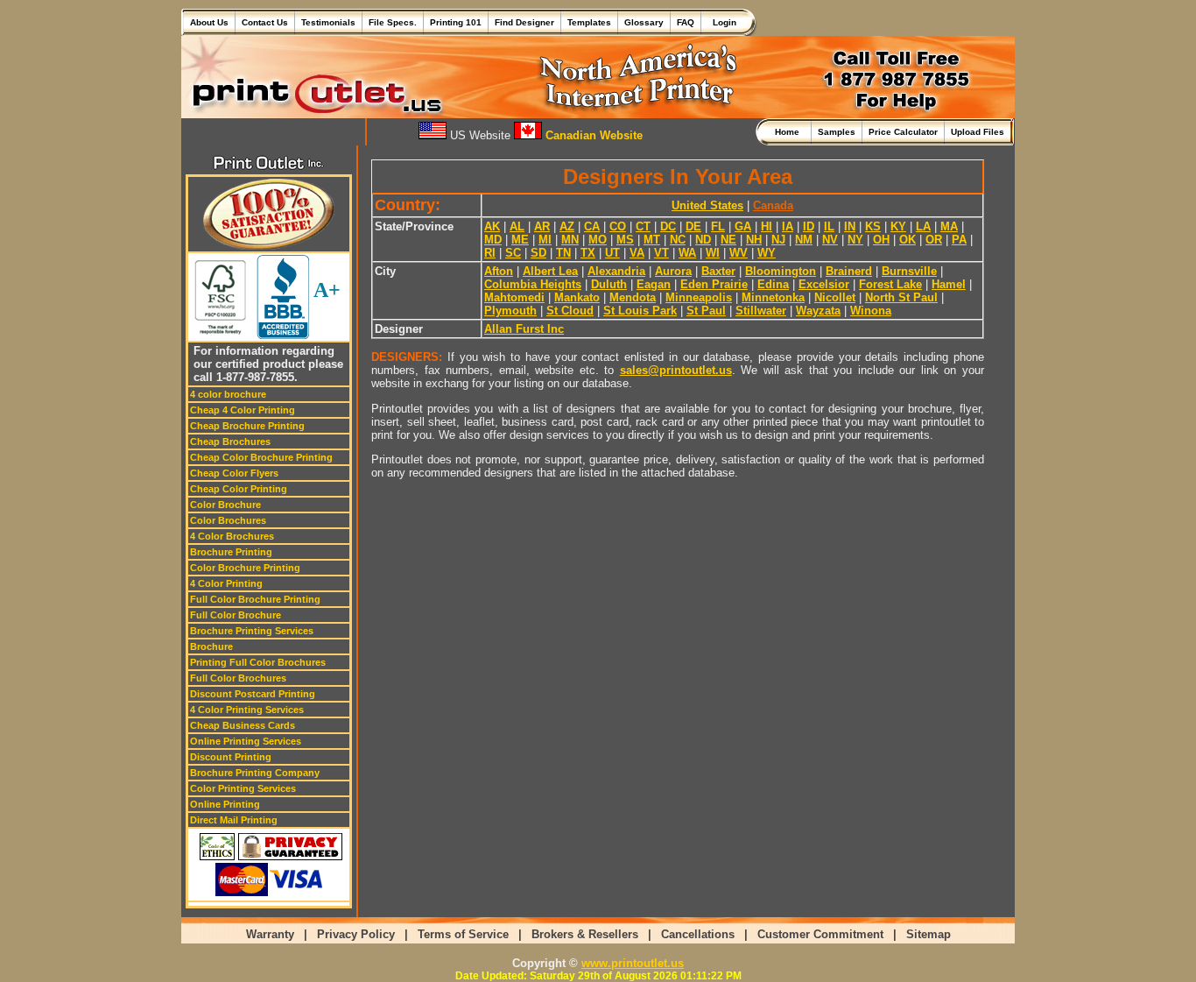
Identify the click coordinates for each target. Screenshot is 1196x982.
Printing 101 (456, 22)
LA (923, 226)
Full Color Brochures (238, 678)
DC (668, 226)
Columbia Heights (532, 284)
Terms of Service (463, 934)
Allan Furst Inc (524, 329)
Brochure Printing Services (251, 630)
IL (829, 226)
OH (881, 239)
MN (570, 239)
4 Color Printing (226, 583)
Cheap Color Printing (238, 489)
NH (754, 239)
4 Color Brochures (232, 536)
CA (592, 226)
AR (542, 226)
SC (513, 252)
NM (804, 239)
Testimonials (328, 22)
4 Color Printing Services (247, 709)
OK (907, 239)
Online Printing (225, 804)
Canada (773, 205)
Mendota (632, 297)
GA (743, 226)
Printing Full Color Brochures (258, 662)
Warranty (270, 934)
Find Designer (524, 22)
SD (538, 252)
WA (687, 252)
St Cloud (570, 310)
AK (492, 226)
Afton (498, 271)
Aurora (673, 271)
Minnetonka (773, 297)
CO (617, 226)
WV (738, 252)
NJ (778, 239)
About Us (209, 22)
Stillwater (760, 310)
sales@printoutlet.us (676, 370)
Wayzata (818, 310)
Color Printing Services (243, 788)
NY (855, 239)
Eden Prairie (714, 284)
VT (661, 252)
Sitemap (928, 934)
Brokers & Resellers (584, 934)
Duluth (609, 284)
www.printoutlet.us (632, 963)
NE (728, 239)
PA (959, 239)
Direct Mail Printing (234, 820)
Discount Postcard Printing (252, 694)
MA (949, 226)
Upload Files (977, 132)
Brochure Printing (231, 552)
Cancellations (698, 934)
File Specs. (393, 22)
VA (637, 252)
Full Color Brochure (235, 615)
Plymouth (510, 310)
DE (693, 226)
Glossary (644, 22)
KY (898, 226)
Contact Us (265, 22)
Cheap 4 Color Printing (242, 410)
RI (490, 252)
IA (787, 226)
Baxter (718, 271)
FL (718, 226)
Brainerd (849, 271)
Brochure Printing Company (255, 772)
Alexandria (616, 271)
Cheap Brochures (230, 441)
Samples (836, 132)
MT (652, 239)
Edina (773, 284)
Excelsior (824, 284)
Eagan (654, 284)
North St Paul (901, 297)
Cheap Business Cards (242, 725)
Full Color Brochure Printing (255, 599)
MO (597, 239)
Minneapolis (698, 297)
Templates (589, 22)
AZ (566, 226)
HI (766, 226)
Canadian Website (592, 135)
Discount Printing (230, 757)
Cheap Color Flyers (234, 473)
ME (520, 239)
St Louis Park (640, 310)
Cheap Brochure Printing (247, 425)
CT (643, 226)
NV (830, 239)
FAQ (685, 22)
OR (933, 239)
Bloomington (780, 271)
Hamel (949, 284)
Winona (870, 310)
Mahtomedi (514, 297)
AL (517, 226)
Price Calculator (903, 132)
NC (678, 239)
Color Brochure (225, 504)
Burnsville (909, 271)
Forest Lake (890, 284)
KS (873, 226)
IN (849, 226)
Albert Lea (550, 271)
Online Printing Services (245, 741)
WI (713, 252)
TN (563, 252)
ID (808, 226)
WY (766, 252)
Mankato (577, 297)
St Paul (706, 310)
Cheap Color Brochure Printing (261, 457)
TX (587, 252)
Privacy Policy (356, 934)
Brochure (211, 646)
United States (707, 205)
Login (721, 22)
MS (625, 239)
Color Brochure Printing (245, 567)
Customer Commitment (820, 934)
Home (790, 132)
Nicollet (834, 297)
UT (612, 252)
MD (493, 239)
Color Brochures (228, 520)
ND (703, 239)
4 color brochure (228, 394)
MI (545, 239)
